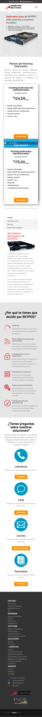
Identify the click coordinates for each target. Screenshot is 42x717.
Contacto (11, 669)
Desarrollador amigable (14, 228)
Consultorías (12, 664)
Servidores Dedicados (15, 606)
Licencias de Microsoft (15, 652)
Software (10, 224)
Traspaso (10, 619)
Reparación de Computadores (17, 659)
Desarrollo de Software (15, 654)
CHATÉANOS (21, 512)
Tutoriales (21, 571)
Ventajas (10, 218)
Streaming (11, 644)
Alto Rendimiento (12, 221)
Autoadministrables (14, 634)
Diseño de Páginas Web (15, 629)
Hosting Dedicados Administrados (21, 152)
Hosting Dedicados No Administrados (21, 88)
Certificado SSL (13, 623)
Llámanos (21, 466)
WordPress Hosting (14, 608)
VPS (9, 611)
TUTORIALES (21, 584)
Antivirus (11, 650)
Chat (21, 500)
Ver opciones (21, 136)
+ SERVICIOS (13, 647)
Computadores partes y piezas (17, 657)
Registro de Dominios (15, 616)
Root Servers (21, 145)
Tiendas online (12, 631)
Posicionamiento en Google (16, 636)
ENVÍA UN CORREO (21, 548)
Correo (21, 535)
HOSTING (12, 601)
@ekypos (16, 685)
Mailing (10, 642)
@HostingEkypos (18, 680)
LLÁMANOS (21, 477)
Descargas (11, 674)
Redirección (11, 621)
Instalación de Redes (14, 661)
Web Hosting (12, 604)
